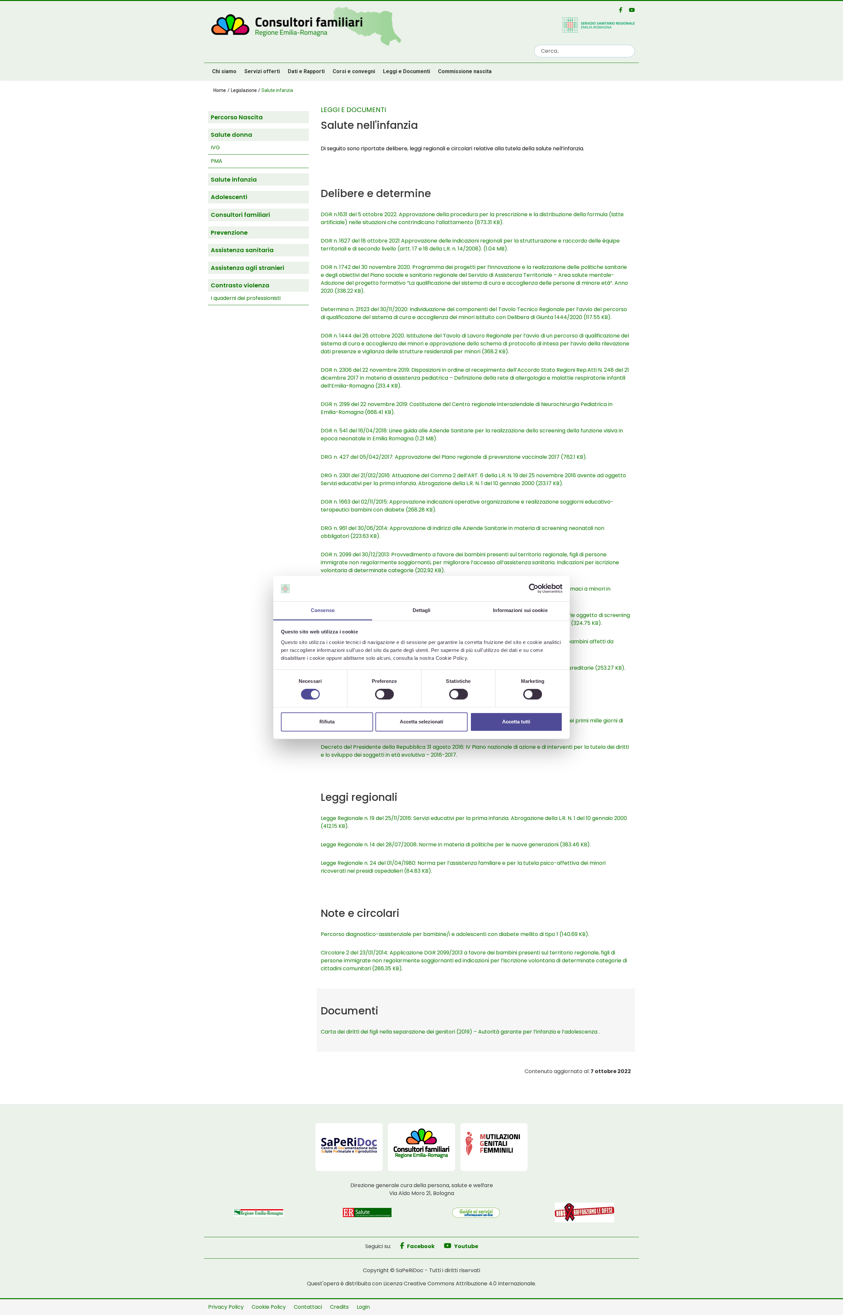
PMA (216, 161)
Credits (339, 1307)
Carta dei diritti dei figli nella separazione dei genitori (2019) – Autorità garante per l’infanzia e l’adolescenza (460, 1032)
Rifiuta (327, 721)
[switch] (384, 694)
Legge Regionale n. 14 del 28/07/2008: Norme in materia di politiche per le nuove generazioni (455, 844)
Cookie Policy (269, 1307)
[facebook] (618, 10)
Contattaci (308, 1307)
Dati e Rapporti (306, 71)
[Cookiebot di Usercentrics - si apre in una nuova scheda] (533, 589)
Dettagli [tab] (422, 610)
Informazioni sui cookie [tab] (520, 610)
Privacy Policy (226, 1307)
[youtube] (629, 10)
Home (219, 90)
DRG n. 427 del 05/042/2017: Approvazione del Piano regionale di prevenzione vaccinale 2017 (453, 457)
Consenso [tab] (323, 610)
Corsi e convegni (354, 71)
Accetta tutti (516, 721)
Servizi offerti (262, 71)
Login (363, 1307)
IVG (215, 147)
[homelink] (367, 26)
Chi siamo (224, 71)
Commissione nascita (465, 71)
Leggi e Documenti (406, 71)
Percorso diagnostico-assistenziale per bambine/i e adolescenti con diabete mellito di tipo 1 (454, 934)
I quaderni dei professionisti (246, 298)
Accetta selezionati (421, 721)
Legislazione (244, 90)
